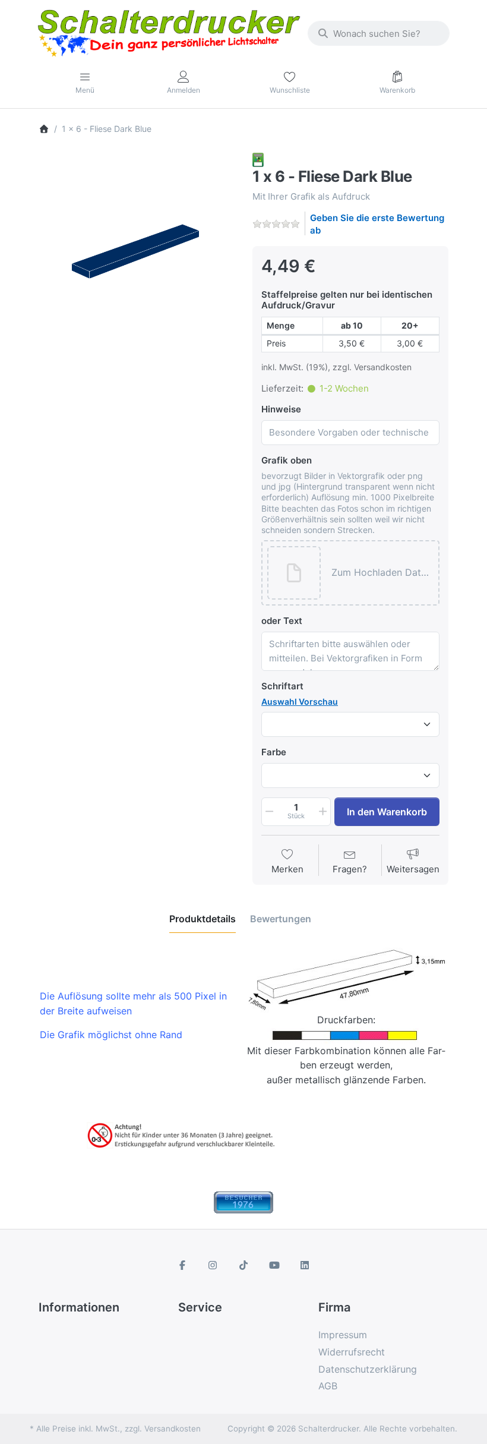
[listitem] (137, 251)
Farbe (273, 752)
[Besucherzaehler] (243, 1201)
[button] (381, 573)
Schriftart (282, 686)
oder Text (281, 620)
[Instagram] (213, 1265)
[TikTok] (243, 1265)
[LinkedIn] (305, 1265)
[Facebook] (182, 1265)
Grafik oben (286, 460)
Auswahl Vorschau (299, 701)
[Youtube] (274, 1265)
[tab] (202, 919)
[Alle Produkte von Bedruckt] (258, 159)
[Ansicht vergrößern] (137, 251)
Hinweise (281, 409)
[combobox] (379, 33)
